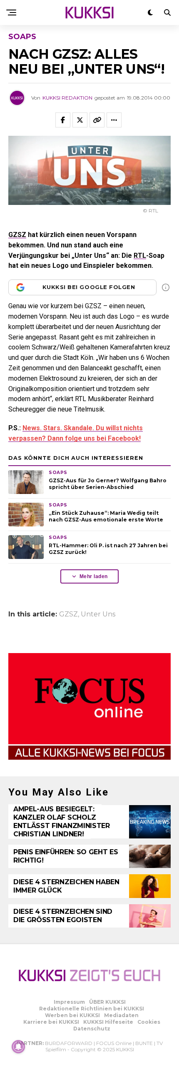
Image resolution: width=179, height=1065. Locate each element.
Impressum (69, 1002)
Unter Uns (98, 614)
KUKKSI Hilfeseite (108, 1022)
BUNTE (144, 1043)
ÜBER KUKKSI (107, 1002)
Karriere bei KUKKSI (51, 1022)
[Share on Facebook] (62, 119)
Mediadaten (121, 1015)
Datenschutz (91, 1028)
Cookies (148, 1022)
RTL (140, 255)
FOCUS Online (114, 1043)
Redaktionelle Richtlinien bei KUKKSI (91, 1008)
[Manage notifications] (18, 1046)
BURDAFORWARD (68, 1043)
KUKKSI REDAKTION (67, 98)
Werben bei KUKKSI (72, 1015)
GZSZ (17, 235)
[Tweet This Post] (79, 119)
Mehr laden (94, 576)
